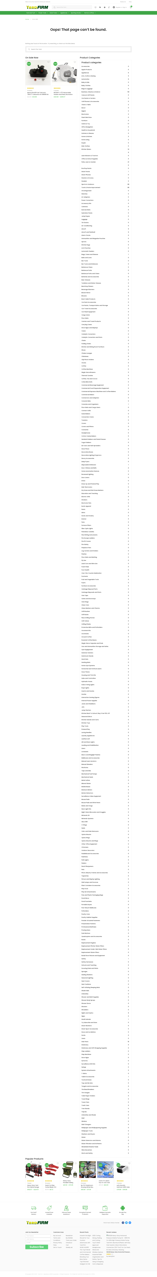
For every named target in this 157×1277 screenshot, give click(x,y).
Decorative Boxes (105, 452)
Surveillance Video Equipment (105, 796)
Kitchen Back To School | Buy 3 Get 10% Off (105, 713)
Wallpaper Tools (105, 1131)
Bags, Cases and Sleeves (105, 254)
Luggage (105, 219)
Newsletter (69, 1235)
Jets (105, 707)
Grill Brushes (105, 611)
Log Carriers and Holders (105, 551)
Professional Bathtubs (105, 927)
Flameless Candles (105, 532)
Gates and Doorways (105, 599)
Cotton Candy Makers (105, 436)
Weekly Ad (123, 2)
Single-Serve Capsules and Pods (105, 643)
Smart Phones (105, 175)
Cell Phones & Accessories (105, 101)
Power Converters (105, 200)
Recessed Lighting (105, 474)
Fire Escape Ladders (105, 538)
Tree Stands (105, 1108)
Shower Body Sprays (105, 1000)
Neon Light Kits (105, 809)
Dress (105, 481)
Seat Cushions (105, 984)
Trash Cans (105, 1105)
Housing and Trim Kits (105, 675)
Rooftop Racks (105, 168)
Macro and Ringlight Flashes (105, 755)
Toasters (105, 420)
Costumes (105, 430)
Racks (105, 940)
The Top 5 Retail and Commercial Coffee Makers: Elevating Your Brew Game (85, 1254)
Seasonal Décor (105, 716)
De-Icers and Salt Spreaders (105, 446)
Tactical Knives (105, 1080)
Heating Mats (105, 662)
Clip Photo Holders (105, 359)
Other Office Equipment (105, 844)
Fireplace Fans (105, 548)
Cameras (105, 207)
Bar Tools (105, 261)
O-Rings (105, 825)
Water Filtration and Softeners (105, 1144)
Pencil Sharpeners (105, 866)
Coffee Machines (105, 369)
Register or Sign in (121, 7)
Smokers (105, 500)
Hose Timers (105, 672)
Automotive (105, 79)
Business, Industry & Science (105, 92)
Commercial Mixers (105, 395)
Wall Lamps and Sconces (105, 882)
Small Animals (105, 1019)
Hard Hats (105, 659)
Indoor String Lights (105, 685)
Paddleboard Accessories (105, 853)
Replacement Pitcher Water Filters (105, 946)
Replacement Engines (105, 943)
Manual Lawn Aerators (105, 761)
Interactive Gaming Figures (105, 697)
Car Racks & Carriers (105, 98)
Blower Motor (105, 293)
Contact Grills (105, 410)
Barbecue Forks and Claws (105, 273)
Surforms (105, 1061)
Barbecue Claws (105, 267)
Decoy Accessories (105, 458)
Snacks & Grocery (105, 178)
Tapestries (105, 876)
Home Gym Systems (105, 665)
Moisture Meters (105, 790)
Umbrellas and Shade (105, 1115)
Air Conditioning (105, 226)
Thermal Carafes (105, 375)
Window (105, 1121)
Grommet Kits (105, 630)
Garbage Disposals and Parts (105, 592)
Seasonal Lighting (105, 978)
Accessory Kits (105, 203)
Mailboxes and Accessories (105, 758)
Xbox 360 (105, 822)
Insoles (105, 694)
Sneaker (105, 181)
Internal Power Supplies (105, 701)
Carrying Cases (105, 324)
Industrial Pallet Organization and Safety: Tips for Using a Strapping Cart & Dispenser (97, 1259)
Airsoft (105, 229)
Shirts (105, 512)
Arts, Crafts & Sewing (105, 76)
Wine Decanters (105, 1150)
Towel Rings (105, 1099)
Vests (105, 1038)
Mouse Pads (105, 799)
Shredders (105, 1010)
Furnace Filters (105, 525)
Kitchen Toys (105, 723)
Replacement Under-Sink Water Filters (105, 949)
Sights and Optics (105, 1013)
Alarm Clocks (105, 235)
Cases (105, 331)
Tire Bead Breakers (105, 1089)
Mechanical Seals (105, 777)
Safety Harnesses (105, 962)
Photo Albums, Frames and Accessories (105, 873)
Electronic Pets (105, 503)
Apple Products (105, 69)
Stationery (105, 1045)
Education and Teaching (105, 493)
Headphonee (105, 433)
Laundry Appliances (105, 736)
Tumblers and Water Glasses (105, 283)
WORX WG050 (84, 1247)
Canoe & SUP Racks (105, 95)
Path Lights (105, 860)
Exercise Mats (105, 210)
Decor (105, 108)
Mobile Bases (105, 787)
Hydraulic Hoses (105, 681)
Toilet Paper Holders (105, 1096)
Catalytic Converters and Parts (105, 337)
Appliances (63, 13)
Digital (105, 111)
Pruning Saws (105, 930)
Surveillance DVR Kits (105, 1064)
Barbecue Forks (105, 270)
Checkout (69, 1243)
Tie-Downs (105, 222)
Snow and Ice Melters (105, 1032)
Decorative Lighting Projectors (105, 455)
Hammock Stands (105, 656)
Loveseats (105, 752)
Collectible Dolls (105, 382)
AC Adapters (105, 197)
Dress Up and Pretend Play (105, 484)
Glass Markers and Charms (105, 608)
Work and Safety (105, 1153)
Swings (105, 1067)
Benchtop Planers (105, 286)
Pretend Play (105, 729)
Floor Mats (105, 318)
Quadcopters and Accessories (105, 936)
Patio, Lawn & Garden (105, 163)
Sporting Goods (76, 13)
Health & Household (105, 130)
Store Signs (105, 1057)
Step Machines (105, 1054)
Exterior (105, 519)
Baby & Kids (105, 82)
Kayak (105, 143)
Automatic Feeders (105, 251)
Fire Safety (105, 544)
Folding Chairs (105, 344)
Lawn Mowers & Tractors (105, 156)
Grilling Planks (105, 624)
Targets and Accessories (105, 1086)
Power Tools (42, 13)
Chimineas (105, 356)
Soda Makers (105, 414)
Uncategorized (105, 191)
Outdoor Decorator (105, 850)
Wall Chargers (105, 1124)
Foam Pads (105, 567)
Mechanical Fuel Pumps (105, 774)
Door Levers (105, 477)
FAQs (130, 2)
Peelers (105, 863)
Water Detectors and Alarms (105, 1140)
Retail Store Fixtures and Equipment (105, 955)
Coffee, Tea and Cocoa (105, 379)
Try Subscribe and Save (105, 1022)
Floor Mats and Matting (105, 557)
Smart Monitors (105, 1026)
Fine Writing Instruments (105, 535)
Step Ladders (105, 1051)
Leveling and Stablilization (105, 745)
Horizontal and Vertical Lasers (105, 669)
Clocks (105, 363)
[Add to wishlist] (38, 62)
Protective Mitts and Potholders (105, 627)
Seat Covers (105, 981)
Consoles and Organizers (105, 404)
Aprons (105, 242)
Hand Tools (53, 13)
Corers (105, 423)
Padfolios (105, 857)
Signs (105, 1016)
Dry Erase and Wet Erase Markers (105, 490)
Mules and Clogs (105, 806)
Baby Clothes (105, 85)
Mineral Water (105, 783)
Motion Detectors (105, 793)
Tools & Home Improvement (105, 187)
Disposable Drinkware (105, 465)
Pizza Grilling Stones (105, 618)
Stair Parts (105, 1042)
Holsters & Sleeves (105, 133)
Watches (105, 194)
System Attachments (105, 1070)
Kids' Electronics (105, 487)
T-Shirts (105, 1073)
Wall (105, 1118)
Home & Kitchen (105, 136)
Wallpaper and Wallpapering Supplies (105, 1128)
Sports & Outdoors (105, 184)
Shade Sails (105, 991)
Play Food (105, 889)
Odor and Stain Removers (105, 831)
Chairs (105, 340)
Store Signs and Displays (105, 328)
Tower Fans (105, 1102)
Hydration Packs (105, 213)
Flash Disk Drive (105, 117)
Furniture (105, 120)
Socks (105, 1035)
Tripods (105, 1112)
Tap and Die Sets (105, 1083)
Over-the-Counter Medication (105, 573)
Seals (105, 828)
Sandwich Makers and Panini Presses (105, 439)
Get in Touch (57, 1247)
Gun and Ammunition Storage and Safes (105, 646)
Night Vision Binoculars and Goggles (105, 812)
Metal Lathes (105, 780)
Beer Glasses (105, 280)
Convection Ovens (105, 417)
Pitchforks (105, 767)
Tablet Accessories (105, 1077)
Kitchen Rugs (105, 245)
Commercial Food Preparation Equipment (105, 388)
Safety (105, 959)
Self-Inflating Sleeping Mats (105, 987)
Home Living (105, 140)
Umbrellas (105, 994)
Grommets (105, 634)
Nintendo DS (105, 815)
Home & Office (89, 13)
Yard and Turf (30, 13)
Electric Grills (105, 497)
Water (105, 1137)
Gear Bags (105, 602)
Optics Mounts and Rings (105, 841)
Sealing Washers (105, 975)
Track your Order (71, 1240)
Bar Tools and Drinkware (105, 264)
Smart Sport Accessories (105, 1029)
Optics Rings (105, 838)
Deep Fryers (105, 461)
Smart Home (105, 171)
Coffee (105, 366)
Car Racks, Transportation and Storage (105, 305)
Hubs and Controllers (105, 678)
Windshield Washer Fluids (105, 1147)
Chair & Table (105, 105)
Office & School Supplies (105, 159)
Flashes (105, 554)
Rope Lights (105, 688)
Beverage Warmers (105, 289)
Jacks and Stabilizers (105, 704)
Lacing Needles (105, 732)
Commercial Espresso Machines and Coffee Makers (105, 391)
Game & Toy (105, 124)
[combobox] (72, 7)
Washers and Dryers (105, 1134)
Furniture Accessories (105, 586)
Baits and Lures (105, 258)
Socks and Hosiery (105, 516)
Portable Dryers (105, 904)
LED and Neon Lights (105, 742)
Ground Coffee (105, 637)
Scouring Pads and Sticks (105, 968)
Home (27, 19)
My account (57, 1235)
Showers (105, 1006)
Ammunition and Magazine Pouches (105, 238)
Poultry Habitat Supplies (105, 917)
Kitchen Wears (105, 150)
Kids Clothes (105, 146)
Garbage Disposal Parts (105, 589)
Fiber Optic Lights (105, 528)
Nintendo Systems (105, 818)
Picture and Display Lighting (105, 879)
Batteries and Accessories (105, 277)
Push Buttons (105, 933)
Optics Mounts (105, 834)
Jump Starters (105, 710)
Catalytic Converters (105, 334)
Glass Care (105, 605)
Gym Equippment (105, 650)
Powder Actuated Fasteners (105, 920)
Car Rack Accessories (105, 302)
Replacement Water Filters (105, 952)
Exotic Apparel (105, 506)
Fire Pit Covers (105, 541)
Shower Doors (105, 1003)
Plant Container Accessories (105, 885)
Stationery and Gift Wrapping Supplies (105, 1048)
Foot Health (105, 570)
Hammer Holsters (105, 653)
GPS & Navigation (105, 127)
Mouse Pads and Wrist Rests (105, 802)
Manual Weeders (105, 764)
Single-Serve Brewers (105, 372)
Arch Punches (105, 248)
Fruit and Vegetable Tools (105, 579)
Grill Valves (105, 621)
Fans (105, 522)
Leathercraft (105, 739)
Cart (67, 1245)
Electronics (105, 114)
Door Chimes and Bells (105, 468)
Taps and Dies (105, 771)
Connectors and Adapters (105, 398)
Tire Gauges (105, 1093)
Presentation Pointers (105, 924)
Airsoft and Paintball (105, 232)
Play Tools (105, 726)
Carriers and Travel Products (105, 321)
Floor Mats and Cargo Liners (105, 407)
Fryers (105, 583)
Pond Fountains (105, 901)
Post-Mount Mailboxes (105, 908)
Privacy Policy (57, 1243)
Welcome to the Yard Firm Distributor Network (37, 2)
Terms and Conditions (56, 1239)
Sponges (105, 971)
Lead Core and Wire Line (105, 563)
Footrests (105, 576)
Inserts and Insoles (105, 691)
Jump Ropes (105, 216)
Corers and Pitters (105, 426)
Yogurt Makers (105, 442)
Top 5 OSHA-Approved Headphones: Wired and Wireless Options (97, 1247)
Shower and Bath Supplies (105, 997)
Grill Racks (105, 614)
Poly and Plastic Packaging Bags (105, 895)
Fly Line (105, 560)
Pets (105, 869)
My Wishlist (69, 1238)
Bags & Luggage (105, 89)
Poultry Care (105, 914)
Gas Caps (105, 595)
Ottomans (105, 847)
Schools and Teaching (105, 965)
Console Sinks (105, 401)
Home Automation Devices (105, 471)
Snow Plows (105, 449)
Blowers (105, 296)
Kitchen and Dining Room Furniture (105, 347)
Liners (105, 748)
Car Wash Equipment (105, 312)
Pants (105, 509)
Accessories (105, 66)
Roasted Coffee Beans (105, 640)
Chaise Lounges (105, 353)
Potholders (105, 911)
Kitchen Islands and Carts (105, 720)
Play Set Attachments (105, 892)
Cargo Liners (105, 315)
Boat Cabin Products (105, 299)
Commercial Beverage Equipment (105, 385)
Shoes (105, 350)
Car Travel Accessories (105, 309)
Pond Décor (105, 898)
